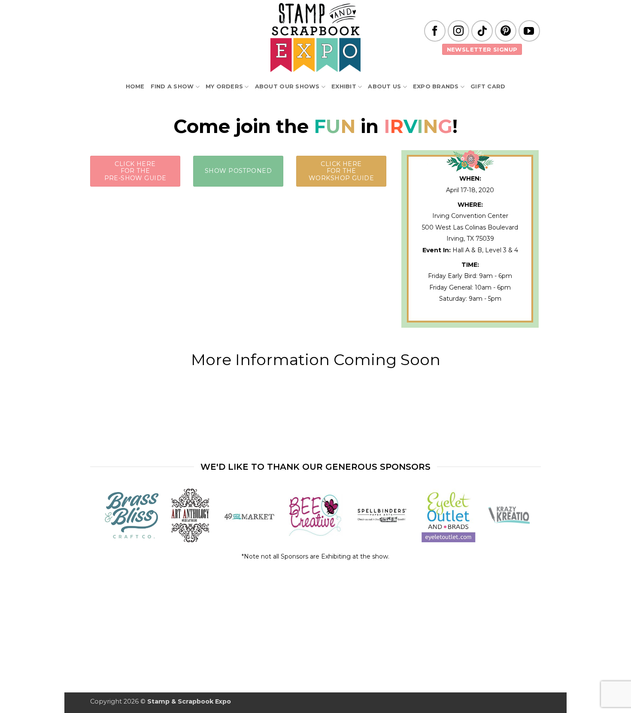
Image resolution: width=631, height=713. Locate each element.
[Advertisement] (315, 431)
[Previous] (120, 517)
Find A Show (172, 86)
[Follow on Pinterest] (505, 31)
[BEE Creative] (315, 515)
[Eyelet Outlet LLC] (449, 515)
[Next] (510, 517)
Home (135, 86)
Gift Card (487, 86)
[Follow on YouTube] (529, 31)
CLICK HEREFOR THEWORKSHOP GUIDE (341, 171)
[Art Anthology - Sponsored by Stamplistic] (190, 515)
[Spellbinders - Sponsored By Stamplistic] (382, 515)
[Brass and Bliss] (131, 515)
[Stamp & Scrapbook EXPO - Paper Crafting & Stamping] (315, 37)
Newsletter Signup (482, 49)
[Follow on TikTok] (482, 31)
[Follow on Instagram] (458, 31)
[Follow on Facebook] (435, 31)
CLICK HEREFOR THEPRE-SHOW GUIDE (135, 171)
